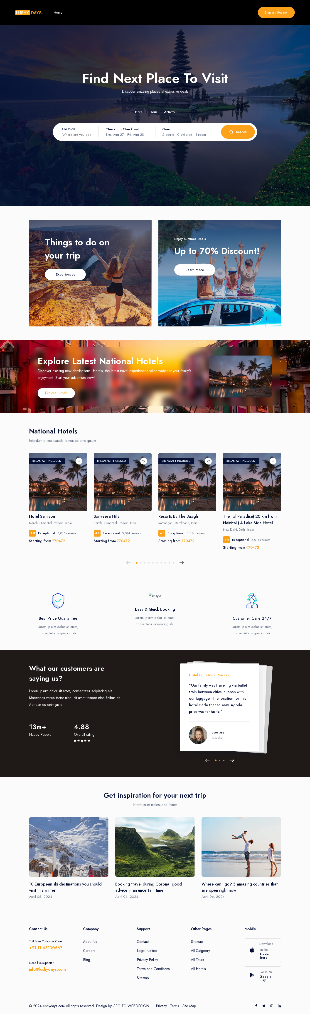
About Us (90, 941)
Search (241, 131)
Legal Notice (147, 950)
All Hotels (198, 968)
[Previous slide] (128, 563)
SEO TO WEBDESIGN (131, 1006)
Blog (86, 959)
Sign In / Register (276, 12)
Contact (143, 941)
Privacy (161, 1006)
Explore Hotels (56, 393)
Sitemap (143, 977)
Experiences (65, 274)
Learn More (195, 269)
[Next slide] (181, 563)
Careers (89, 950)
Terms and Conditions (153, 968)
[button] (137, 563)
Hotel (139, 111)
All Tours (197, 959)
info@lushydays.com (47, 969)
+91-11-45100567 (45, 948)
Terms (174, 1006)
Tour (153, 111)
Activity (169, 111)
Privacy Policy (147, 959)
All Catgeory (200, 950)
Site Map (189, 1006)
